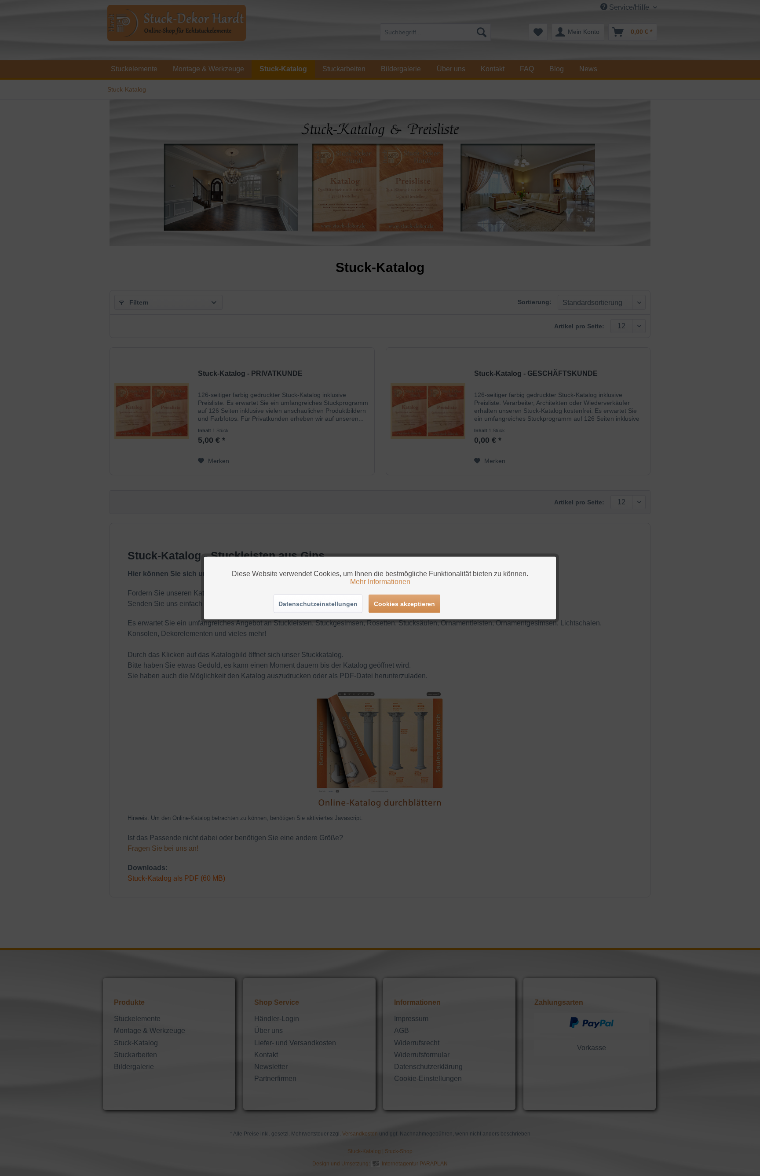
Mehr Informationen (380, 581)
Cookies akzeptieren (404, 603)
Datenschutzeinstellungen (318, 603)
